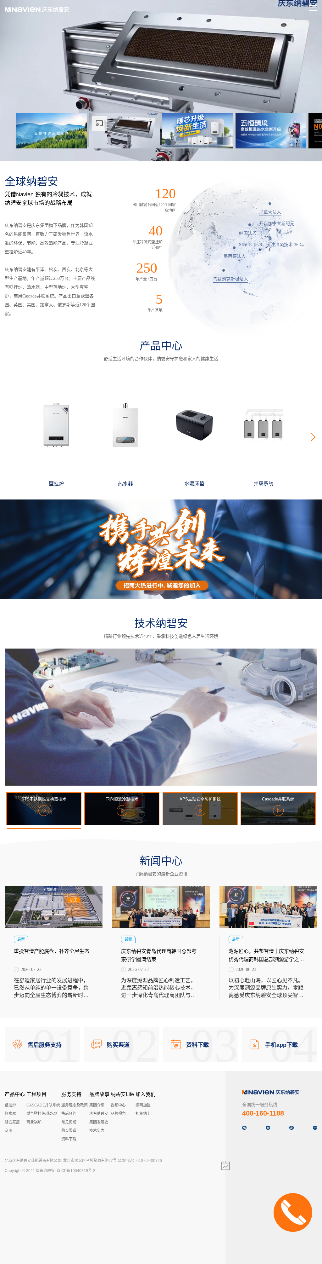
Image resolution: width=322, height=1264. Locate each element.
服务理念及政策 (74, 1105)
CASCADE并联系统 (43, 1105)
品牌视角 (118, 1113)
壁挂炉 (10, 1105)
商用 (8, 1130)
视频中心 (118, 1105)
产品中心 (15, 1094)
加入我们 (146, 1094)
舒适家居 (12, 1122)
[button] (312, 437)
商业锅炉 (34, 1122)
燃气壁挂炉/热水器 (42, 1113)
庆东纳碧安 (98, 1113)
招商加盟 (143, 1105)
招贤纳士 (143, 1113)
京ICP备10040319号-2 (76, 1171)
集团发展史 (98, 1122)
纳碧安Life (122, 1094)
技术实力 (96, 1130)
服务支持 (71, 1094)
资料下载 (68, 1139)
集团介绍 (96, 1105)
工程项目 (36, 1094)
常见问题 (68, 1122)
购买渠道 (68, 1130)
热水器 (10, 1113)
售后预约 (68, 1113)
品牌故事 (99, 1094)
